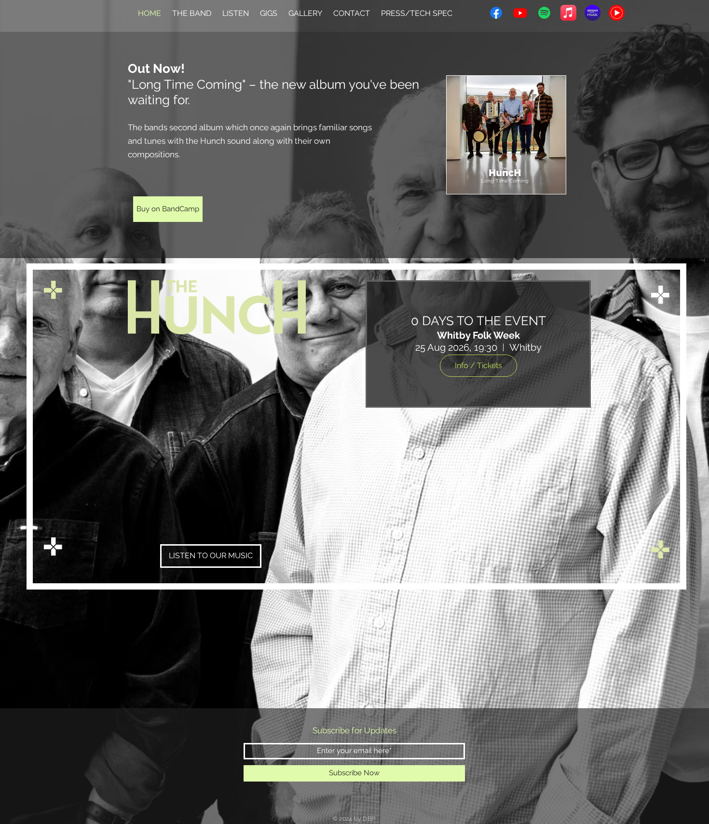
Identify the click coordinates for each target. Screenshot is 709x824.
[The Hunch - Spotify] (544, 13)
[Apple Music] (568, 13)
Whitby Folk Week (478, 335)
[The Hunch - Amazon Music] (592, 13)
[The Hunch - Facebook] (496, 13)
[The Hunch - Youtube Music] (617, 13)
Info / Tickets (478, 365)
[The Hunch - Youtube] (520, 13)
